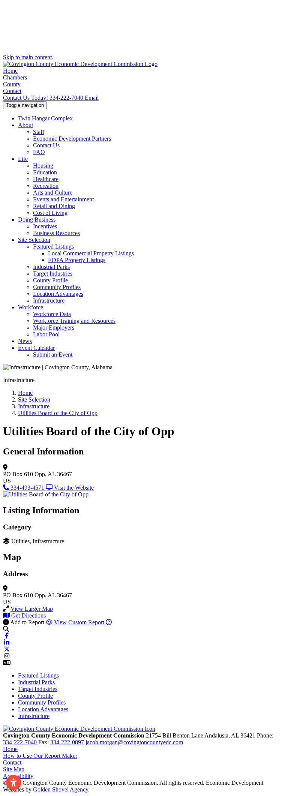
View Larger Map (31, 609)
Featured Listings (53, 246)
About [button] (25, 125)
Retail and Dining (54, 206)
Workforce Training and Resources (74, 321)
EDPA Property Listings (76, 260)
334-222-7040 (44, 97)
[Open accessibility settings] (13, 782)
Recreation (45, 186)
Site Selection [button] (34, 240)
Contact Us (46, 145)
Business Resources (56, 233)
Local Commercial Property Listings (91, 253)
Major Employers (53, 327)
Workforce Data (52, 314)
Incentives (45, 226)
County (12, 84)
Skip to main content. (28, 57)
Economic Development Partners (72, 138)
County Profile (50, 280)
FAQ (39, 152)
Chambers (15, 77)
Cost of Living (50, 213)
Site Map (13, 769)
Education (45, 172)
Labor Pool (46, 334)
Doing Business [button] (37, 219)
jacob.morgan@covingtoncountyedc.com (134, 742)
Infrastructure (48, 300)
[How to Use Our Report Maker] (109, 622)
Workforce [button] (30, 307)
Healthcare (45, 179)
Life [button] (23, 159)
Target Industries (52, 273)
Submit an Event (52, 354)
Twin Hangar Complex (45, 118)
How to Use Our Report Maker (40, 756)
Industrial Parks (51, 267)
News (25, 341)
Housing (43, 165)
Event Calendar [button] (36, 348)
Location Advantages (58, 294)
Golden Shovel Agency (60, 789)
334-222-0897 (68, 742)
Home (10, 70)
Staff (38, 132)
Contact (12, 91)
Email (92, 97)
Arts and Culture (52, 192)
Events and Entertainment (63, 199)
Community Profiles (57, 287)
